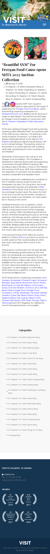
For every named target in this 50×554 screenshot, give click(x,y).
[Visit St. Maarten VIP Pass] (43, 17)
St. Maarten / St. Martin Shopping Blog (28, 99)
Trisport (43, 300)
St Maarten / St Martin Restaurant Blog (23, 87)
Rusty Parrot (40, 295)
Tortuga (35, 300)
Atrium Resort (39, 283)
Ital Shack (35, 293)
